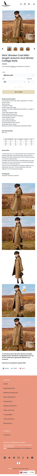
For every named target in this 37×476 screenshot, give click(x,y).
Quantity (29, 78)
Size (3, 78)
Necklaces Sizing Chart (10, 393)
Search (5, 384)
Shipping (13, 66)
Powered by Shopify (23, 468)
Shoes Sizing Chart (9, 397)
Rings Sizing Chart (9, 388)
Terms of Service (8, 419)
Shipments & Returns (10, 406)
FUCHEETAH (15, 468)
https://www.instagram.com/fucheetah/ (19, 448)
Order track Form (8, 410)
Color (3, 72)
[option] (9, 48)
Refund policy (7, 423)
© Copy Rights (7, 414)
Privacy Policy (7, 401)
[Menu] (34, 4)
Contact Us (7, 435)
